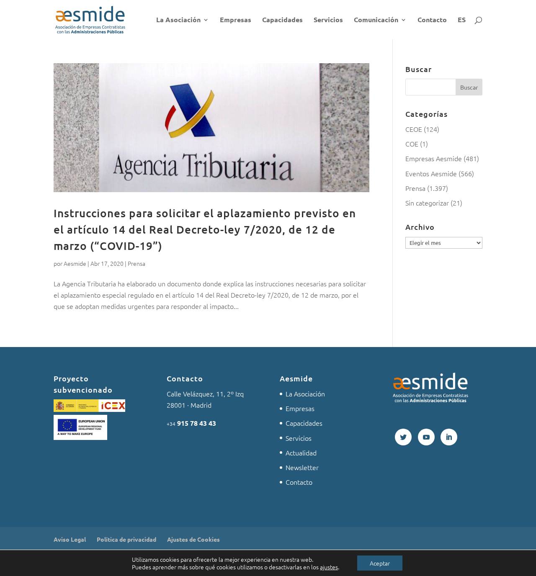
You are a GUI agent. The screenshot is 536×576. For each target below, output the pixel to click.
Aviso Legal (70, 539)
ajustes (329, 567)
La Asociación (178, 20)
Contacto (432, 20)
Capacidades (282, 20)
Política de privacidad (126, 539)
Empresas (235, 20)
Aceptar (380, 563)
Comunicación (376, 20)
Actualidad (301, 452)
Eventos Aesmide (431, 173)
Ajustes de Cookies (193, 539)
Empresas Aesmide (433, 158)
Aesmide (75, 263)
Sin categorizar (427, 202)
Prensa (136, 263)
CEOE (413, 129)
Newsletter (302, 467)
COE (411, 143)
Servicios (328, 20)
